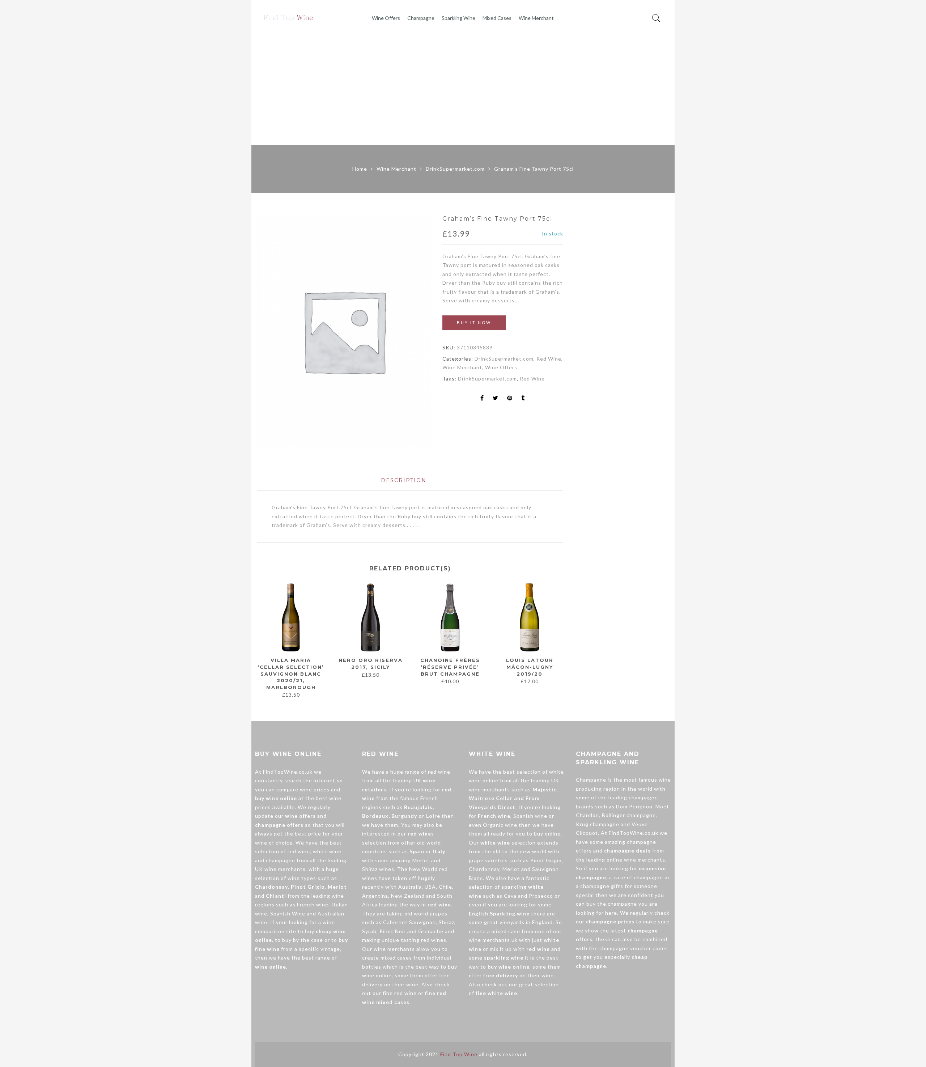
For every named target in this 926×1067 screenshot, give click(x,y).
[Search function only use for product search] (656, 18)
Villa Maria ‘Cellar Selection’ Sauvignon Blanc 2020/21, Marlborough (291, 673)
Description (403, 480)
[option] (344, 331)
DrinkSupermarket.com (455, 169)
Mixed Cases (497, 18)
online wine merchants (636, 859)
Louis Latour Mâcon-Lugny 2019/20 (529, 666)
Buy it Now (474, 322)
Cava (510, 896)
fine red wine (400, 993)
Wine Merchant (536, 18)
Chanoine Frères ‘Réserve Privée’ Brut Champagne (450, 666)
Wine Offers (386, 18)
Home (359, 169)
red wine (299, 851)
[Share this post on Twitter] (495, 398)
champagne (280, 860)
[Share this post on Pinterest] (510, 398)
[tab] (403, 480)
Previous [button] (256, 637)
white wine (327, 851)
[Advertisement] (463, 90)
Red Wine (548, 359)
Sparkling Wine (458, 18)
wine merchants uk (493, 940)
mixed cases (396, 958)
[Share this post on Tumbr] (523, 398)
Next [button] (560, 637)
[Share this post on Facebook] (482, 398)
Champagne (420, 18)
